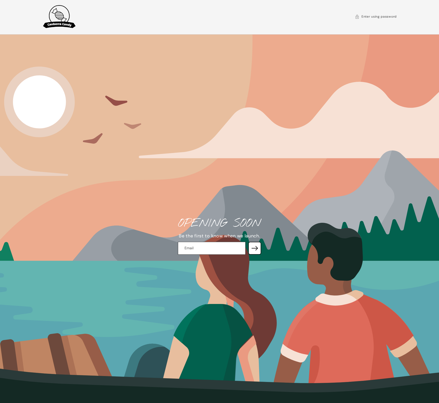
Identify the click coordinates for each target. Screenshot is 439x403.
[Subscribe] (254, 248)
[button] (376, 16)
